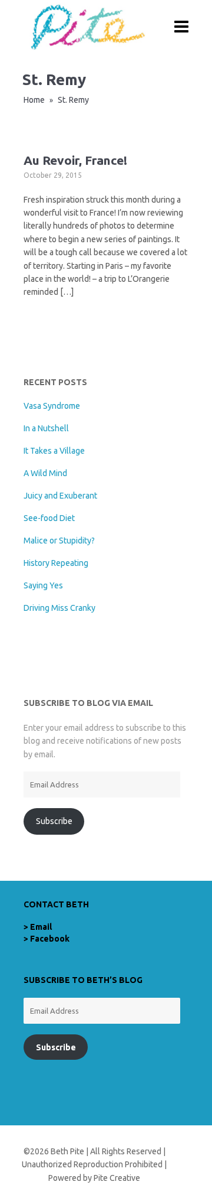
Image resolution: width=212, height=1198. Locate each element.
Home (34, 100)
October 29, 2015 (53, 175)
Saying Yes (43, 585)
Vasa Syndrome (52, 406)
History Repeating (56, 563)
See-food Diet (49, 518)
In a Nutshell (46, 428)
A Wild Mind (45, 473)
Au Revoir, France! (75, 160)
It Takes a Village (54, 450)
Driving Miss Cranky (59, 608)
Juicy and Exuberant (60, 495)
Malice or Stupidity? (59, 540)
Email (41, 927)
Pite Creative (117, 1178)
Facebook (49, 938)
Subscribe (54, 821)
